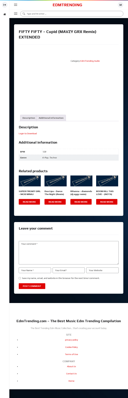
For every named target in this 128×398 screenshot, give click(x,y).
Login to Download (28, 133)
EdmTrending (67, 4)
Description (28, 118)
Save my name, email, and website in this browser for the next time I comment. (61, 278)
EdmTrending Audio (90, 61)
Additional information (51, 118)
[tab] (28, 118)
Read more (29, 202)
